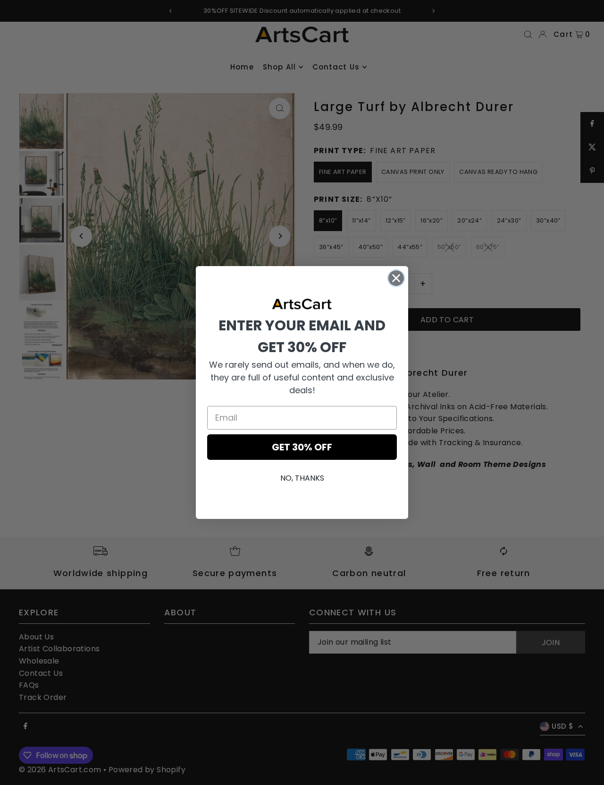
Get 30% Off (302, 447)
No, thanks (302, 478)
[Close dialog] (396, 278)
